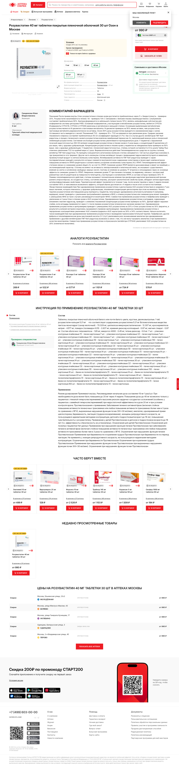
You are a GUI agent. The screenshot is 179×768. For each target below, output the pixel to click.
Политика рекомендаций (141, 735)
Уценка (85, 12)
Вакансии (51, 729)
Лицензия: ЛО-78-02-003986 (24, 748)
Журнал (50, 722)
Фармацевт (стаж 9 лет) (25, 345)
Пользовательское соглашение (144, 719)
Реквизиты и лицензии (140, 716)
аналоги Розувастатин (96, 244)
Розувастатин (102, 82)
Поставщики (52, 732)
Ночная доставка (96, 722)
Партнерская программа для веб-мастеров (149, 738)
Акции (15, 12)
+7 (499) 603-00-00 (23, 712)
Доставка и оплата (97, 716)
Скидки (26, 12)
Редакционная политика (141, 732)
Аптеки (60, 12)
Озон (99, 94)
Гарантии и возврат (97, 719)
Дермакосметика (72, 12)
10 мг (75, 65)
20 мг (86, 65)
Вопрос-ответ (95, 729)
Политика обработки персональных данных (149, 722)
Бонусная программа (43, 12)
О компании (52, 716)
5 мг (67, 65)
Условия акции (16, 680)
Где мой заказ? (95, 725)
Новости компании (55, 738)
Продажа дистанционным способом (146, 729)
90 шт (79, 74)
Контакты (51, 735)
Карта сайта (94, 735)
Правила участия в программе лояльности (149, 725)
